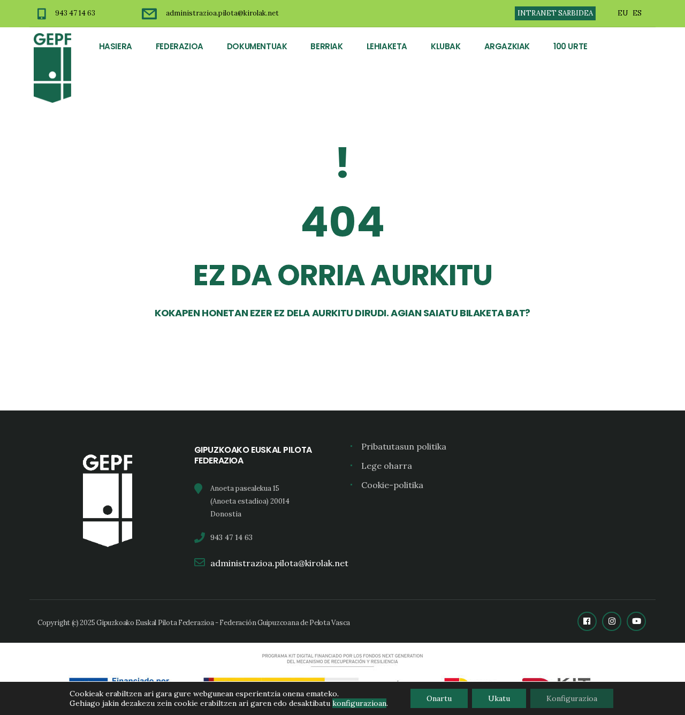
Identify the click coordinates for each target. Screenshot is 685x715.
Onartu (439, 698)
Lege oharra (386, 465)
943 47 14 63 (75, 13)
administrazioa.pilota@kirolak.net (222, 13)
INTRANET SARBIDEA (555, 13)
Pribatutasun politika (403, 446)
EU (623, 13)
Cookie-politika (392, 485)
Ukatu (499, 698)
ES (637, 13)
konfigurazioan (359, 703)
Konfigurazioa (571, 698)
